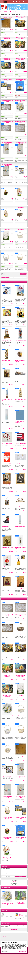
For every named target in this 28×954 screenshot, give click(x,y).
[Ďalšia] (22, 277)
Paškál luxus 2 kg (5, 420)
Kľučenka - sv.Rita (5, 506)
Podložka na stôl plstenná (21, 756)
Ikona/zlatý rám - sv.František (7, 547)
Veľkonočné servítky (7, 776)
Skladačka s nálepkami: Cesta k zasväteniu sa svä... (7, 298)
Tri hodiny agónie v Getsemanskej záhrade (19, 588)
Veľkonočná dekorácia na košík (21, 818)
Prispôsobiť (4, 951)
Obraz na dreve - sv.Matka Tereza (9, 914)
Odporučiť (14, 929)
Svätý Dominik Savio (19, 319)
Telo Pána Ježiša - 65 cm (20, 380)
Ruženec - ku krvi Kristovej (7, 443)
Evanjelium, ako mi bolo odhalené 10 (19, 422)
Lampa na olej (17, 566)
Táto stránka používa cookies (9, 942)
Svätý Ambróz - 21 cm (6, 360)
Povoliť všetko (23, 951)
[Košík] (23, 1)
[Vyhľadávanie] (20, 1)
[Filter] (16, 1)
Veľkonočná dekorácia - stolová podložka (7, 656)
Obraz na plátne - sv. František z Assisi (5, 381)
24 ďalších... (23, 273)
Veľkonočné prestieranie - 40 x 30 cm (7, 615)
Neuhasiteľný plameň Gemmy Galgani (6, 485)
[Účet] (13, 1)
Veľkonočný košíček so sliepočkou (7, 818)
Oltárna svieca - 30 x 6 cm (20, 526)
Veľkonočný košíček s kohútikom (7, 858)
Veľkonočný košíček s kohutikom (7, 838)
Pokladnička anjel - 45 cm (6, 340)
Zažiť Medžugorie (18, 297)
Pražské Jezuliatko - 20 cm (7, 566)
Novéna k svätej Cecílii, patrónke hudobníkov (22, 914)
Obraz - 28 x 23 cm (18, 484)
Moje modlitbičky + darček (7, 319)
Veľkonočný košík (20, 903)
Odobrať (8, 876)
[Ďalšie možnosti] (26, 1)
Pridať (20, 876)
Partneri (4, 936)
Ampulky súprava (18, 463)
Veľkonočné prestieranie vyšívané (7, 904)
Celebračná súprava (5, 526)
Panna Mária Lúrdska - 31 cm (20, 399)
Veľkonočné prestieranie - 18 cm (7, 716)
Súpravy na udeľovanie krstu (20, 443)
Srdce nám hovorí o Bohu (6, 463)
